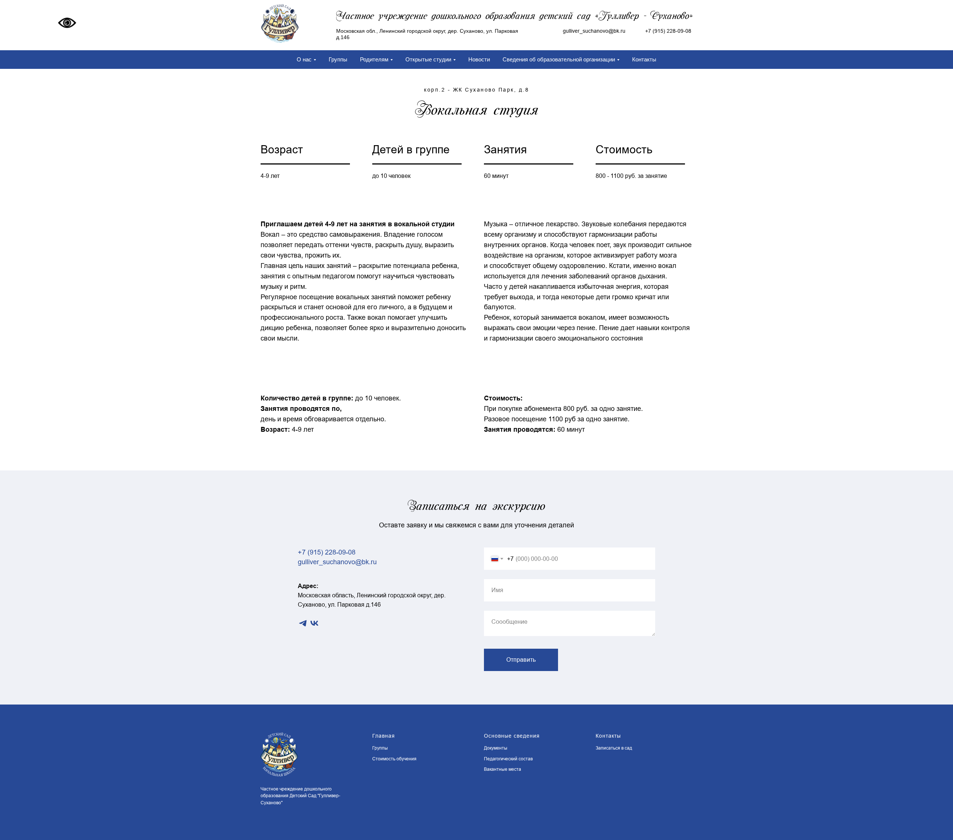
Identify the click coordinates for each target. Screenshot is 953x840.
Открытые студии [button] (428, 59)
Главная (383, 736)
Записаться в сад (614, 748)
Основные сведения (512, 736)
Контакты (644, 59)
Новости (479, 59)
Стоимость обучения (394, 758)
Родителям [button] (374, 59)
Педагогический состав (508, 758)
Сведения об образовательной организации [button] (559, 59)
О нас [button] (304, 59)
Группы (338, 59)
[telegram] (302, 623)
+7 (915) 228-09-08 (668, 31)
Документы (495, 748)
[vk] (314, 623)
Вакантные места (502, 769)
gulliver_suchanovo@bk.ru (337, 562)
